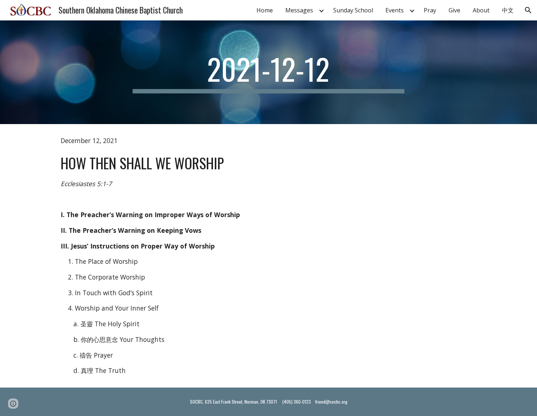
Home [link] (264, 10)
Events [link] (394, 10)
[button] (528, 10)
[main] (268, 72)
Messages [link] (299, 10)
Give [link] (454, 10)
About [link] (481, 10)
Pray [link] (430, 10)
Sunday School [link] (353, 10)
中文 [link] (508, 10)
